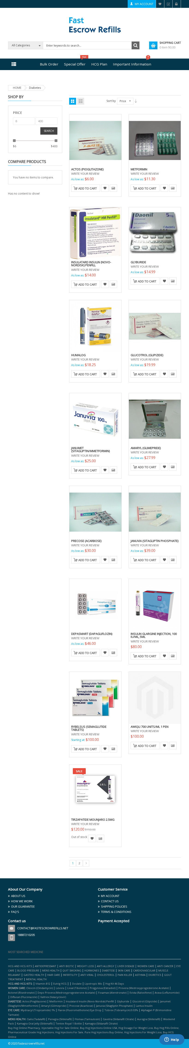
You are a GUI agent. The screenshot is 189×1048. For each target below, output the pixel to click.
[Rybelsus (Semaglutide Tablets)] (95, 697)
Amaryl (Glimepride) (146, 448)
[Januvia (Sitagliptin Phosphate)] (155, 511)
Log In (176, 4)
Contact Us (110, 901)
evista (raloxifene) (141, 992)
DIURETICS (154, 975)
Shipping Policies (114, 906)
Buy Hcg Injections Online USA (98, 1028)
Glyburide (138, 262)
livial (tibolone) (77, 988)
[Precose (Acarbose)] (95, 511)
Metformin (139, 169)
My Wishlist (160, 4)
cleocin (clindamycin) (39, 988)
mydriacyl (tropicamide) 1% (38, 1010)
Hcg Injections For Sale (69, 1032)
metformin (56, 1001)
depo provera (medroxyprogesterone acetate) (66, 992)
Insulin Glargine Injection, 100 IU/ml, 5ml (154, 635)
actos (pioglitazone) (34, 1001)
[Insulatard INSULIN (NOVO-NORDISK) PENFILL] (95, 233)
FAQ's (15, 912)
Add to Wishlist (105, 188)
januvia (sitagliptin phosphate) (114, 1005)
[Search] (135, 45)
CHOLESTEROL (106, 975)
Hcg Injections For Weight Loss (143, 1032)
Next (86, 863)
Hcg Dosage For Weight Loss (135, 1028)
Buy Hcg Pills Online (166, 1028)
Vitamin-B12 (42, 983)
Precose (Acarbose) (86, 541)
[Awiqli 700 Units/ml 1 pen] (155, 697)
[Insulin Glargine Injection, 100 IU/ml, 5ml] (155, 604)
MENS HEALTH (50, 970)
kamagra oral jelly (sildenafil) (35, 1023)
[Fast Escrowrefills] (95, 24)
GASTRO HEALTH (34, 975)
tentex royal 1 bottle (69, 1023)
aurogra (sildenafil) (148, 1019)
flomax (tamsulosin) (87, 1019)
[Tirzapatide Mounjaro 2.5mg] (95, 790)
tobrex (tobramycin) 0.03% (121, 1010)
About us (18, 896)
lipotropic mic (93, 983)
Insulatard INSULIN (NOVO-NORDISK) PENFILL (91, 263)
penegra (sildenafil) (60, 1019)
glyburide (123, 1001)
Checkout (168, 4)
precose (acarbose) (81, 1005)
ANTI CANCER (165, 966)
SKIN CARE (124, 970)
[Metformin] (155, 140)
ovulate (77, 983)
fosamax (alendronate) (112, 992)
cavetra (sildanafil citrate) (118, 1019)
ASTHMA (140, 975)
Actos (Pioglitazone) (87, 169)
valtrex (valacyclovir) (53, 997)
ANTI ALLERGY (105, 966)
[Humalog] (95, 326)
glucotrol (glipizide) (144, 1001)
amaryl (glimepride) (53, 1005)
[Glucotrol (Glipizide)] (155, 326)
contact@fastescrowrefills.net (42, 928)
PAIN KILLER (125, 975)
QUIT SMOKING (71, 970)
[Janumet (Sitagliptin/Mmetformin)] (95, 419)
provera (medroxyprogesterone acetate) (143, 988)
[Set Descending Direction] (135, 101)
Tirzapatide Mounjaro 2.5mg (93, 819)
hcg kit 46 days (114, 983)
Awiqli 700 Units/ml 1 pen (149, 727)
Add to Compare (113, 188)
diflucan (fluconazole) (23, 997)
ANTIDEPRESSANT (46, 966)
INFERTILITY (70, 975)
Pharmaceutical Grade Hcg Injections (31, 1032)
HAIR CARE (53, 975)
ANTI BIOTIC (66, 966)
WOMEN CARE (145, 966)
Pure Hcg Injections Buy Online (104, 1032)
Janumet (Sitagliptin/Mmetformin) (90, 449)
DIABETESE (108, 970)
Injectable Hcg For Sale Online (60, 1028)
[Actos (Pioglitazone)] (95, 140)
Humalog (78, 355)
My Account (144, 4)
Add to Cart (87, 188)
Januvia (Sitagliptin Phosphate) (154, 541)
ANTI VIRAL (87, 975)
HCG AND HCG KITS (20, 966)
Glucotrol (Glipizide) (147, 355)
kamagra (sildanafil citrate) (101, 1023)
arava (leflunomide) (167, 992)
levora (60, 988)
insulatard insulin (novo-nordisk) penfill (90, 1001)
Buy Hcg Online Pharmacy (24, 1028)
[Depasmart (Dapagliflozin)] (95, 604)
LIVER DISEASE (125, 966)
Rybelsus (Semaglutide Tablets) (88, 728)
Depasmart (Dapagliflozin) (91, 634)
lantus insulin (144, 1005)
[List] (80, 101)
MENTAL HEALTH (36, 979)
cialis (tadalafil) (36, 1019)
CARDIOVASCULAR (144, 970)
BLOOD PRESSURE (28, 970)
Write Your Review (85, 174)
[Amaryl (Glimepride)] (155, 419)
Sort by (111, 101)
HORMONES (92, 970)
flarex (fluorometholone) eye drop (79, 1010)
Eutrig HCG (60, 983)
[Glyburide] (155, 233)
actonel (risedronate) (21, 992)
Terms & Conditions (116, 912)
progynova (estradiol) (102, 988)
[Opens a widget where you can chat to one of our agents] (171, 1040)
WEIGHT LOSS (85, 966)
